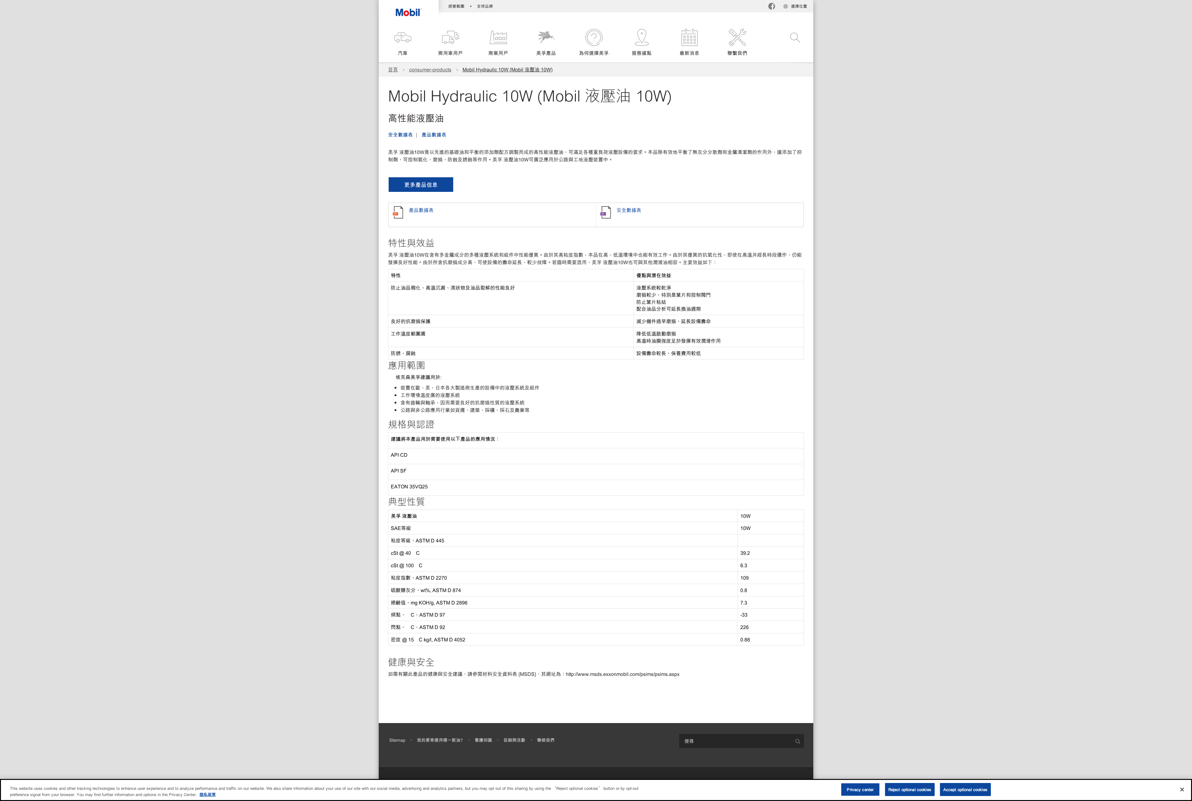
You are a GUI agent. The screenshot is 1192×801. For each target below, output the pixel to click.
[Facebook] (772, 7)
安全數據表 (400, 134)
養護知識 (483, 740)
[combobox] (741, 741)
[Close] (1182, 789)
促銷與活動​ (514, 740)
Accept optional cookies (965, 789)
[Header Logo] (409, 8)
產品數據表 (434, 134)
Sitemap (397, 740)
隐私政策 (208, 794)
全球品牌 (485, 6)
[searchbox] (735, 741)
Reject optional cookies (909, 789)
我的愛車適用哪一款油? (440, 740)
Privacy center (860, 789)
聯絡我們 (545, 740)
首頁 (393, 69)
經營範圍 (456, 6)
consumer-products (430, 69)
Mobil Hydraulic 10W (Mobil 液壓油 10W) (508, 69)
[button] (402, 43)
